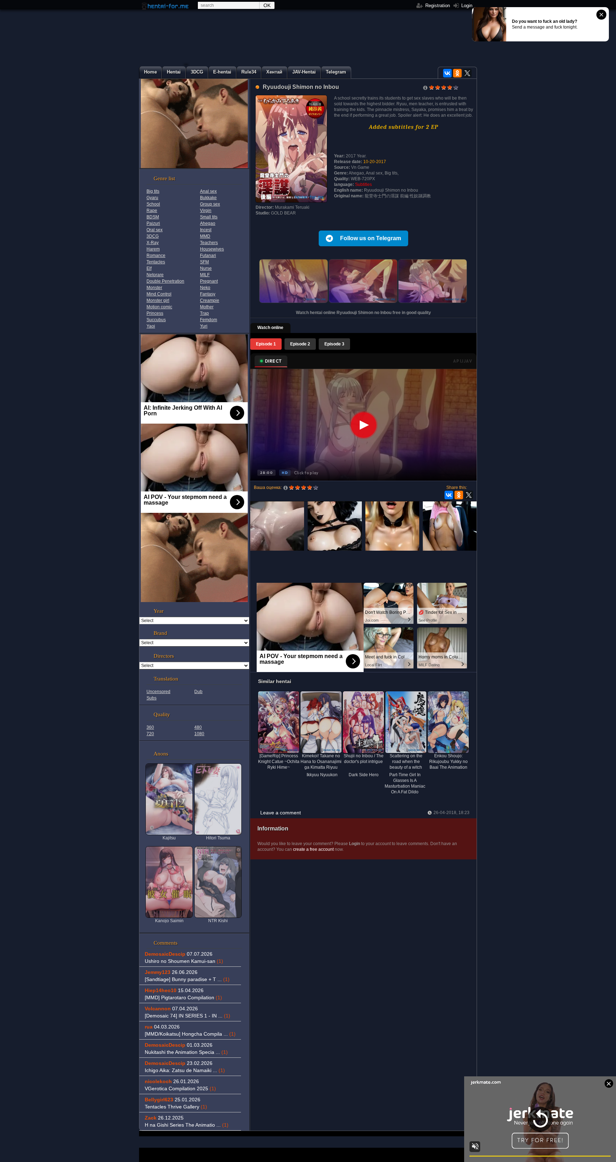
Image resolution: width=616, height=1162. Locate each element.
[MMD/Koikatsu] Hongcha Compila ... (190, 1034)
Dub (198, 691)
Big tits (153, 191)
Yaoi (151, 326)
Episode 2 (300, 344)
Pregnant (209, 281)
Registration (437, 5)
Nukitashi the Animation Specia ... (186, 1052)
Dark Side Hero (364, 774)
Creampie (209, 300)
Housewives (212, 249)
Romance (156, 255)
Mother (207, 306)
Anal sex (208, 191)
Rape (152, 210)
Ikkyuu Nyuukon (322, 774)
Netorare (155, 274)
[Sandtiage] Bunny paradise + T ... (187, 979)
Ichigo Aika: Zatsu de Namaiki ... (185, 1070)
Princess (155, 313)
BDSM (153, 216)
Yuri (203, 326)
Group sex (210, 204)
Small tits (208, 216)
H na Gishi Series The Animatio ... (187, 1125)
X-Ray (153, 242)
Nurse (206, 268)
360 (150, 727)
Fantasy (207, 294)
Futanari (208, 255)
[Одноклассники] (457, 73)
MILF (205, 274)
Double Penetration (165, 281)
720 (150, 733)
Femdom (208, 319)
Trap (204, 313)
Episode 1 (266, 344)
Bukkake (208, 197)
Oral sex (155, 229)
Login (466, 5)
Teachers (209, 242)
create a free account (313, 849)
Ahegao (207, 223)
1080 (199, 733)
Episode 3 (334, 344)
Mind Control (159, 294)
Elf (149, 268)
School (153, 204)
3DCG (153, 236)
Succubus (156, 319)
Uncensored (158, 691)
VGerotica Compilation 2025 (180, 1088)
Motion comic (159, 306)
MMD (205, 236)
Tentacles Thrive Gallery (176, 1107)
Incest (205, 229)
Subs (151, 698)
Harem (153, 249)
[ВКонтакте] (447, 73)
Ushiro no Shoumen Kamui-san (184, 961)
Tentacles (156, 261)
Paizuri (153, 223)
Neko (205, 287)
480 (198, 727)
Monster (154, 287)
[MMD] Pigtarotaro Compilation (183, 997)
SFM (204, 261)
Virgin (205, 210)
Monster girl (158, 300)
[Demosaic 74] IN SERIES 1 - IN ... (187, 1016)
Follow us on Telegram (370, 238)
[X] (467, 73)
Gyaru (152, 197)
